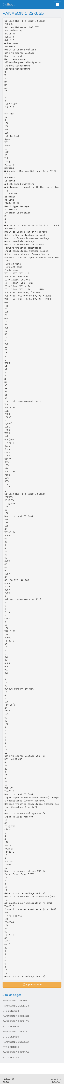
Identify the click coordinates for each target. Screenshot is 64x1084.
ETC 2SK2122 (11, 1057)
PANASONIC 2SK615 (15, 1031)
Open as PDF (34, 984)
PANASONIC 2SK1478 (16, 1016)
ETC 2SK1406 (11, 1026)
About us (56, 1079)
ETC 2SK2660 (11, 1010)
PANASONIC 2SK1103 (16, 1021)
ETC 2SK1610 (11, 1036)
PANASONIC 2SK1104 (16, 1005)
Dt (9, 4)
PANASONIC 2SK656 (15, 1000)
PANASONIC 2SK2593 (16, 1041)
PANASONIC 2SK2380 (16, 1052)
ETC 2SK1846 (11, 1047)
